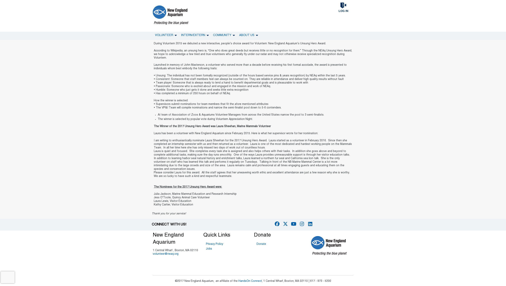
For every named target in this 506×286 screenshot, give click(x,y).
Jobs (209, 249)
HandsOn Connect (250, 281)
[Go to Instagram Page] (301, 224)
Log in (343, 10)
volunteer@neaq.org (165, 254)
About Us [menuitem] (246, 35)
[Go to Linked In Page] (310, 224)
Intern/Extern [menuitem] (193, 35)
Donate (261, 244)
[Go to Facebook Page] (276, 224)
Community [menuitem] (222, 35)
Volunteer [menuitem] (164, 35)
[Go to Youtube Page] (293, 224)
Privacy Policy (214, 244)
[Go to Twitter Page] (285, 224)
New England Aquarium (168, 239)
